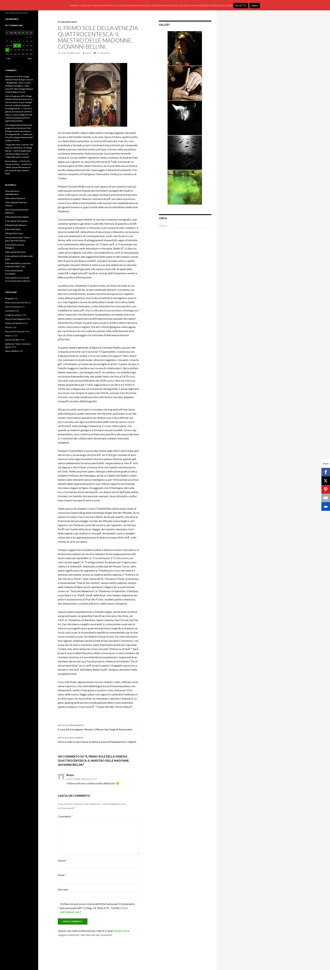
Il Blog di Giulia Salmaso (15, 225)
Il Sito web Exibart (13, 229)
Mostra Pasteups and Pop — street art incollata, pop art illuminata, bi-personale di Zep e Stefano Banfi (19, 167)
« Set (8, 58)
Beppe (70, 775)
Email (62, 875)
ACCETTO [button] (240, 5)
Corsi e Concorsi (12, 306)
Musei (8, 327)
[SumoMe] (325, 506)
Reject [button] (255, 5)
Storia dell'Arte (67, 22)
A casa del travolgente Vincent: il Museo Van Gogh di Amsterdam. (95, 727)
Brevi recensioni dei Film (16, 302)
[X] (325, 480)
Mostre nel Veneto (13, 323)
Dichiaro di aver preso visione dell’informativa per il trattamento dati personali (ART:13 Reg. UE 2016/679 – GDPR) (97, 908)
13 (19, 45)
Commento (65, 816)
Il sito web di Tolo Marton (16, 221)
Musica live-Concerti (14, 331)
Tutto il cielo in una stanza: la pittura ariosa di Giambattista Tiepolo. (97, 739)
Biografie (9, 298)
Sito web (63, 889)
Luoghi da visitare (13, 315)
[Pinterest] (325, 489)
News (7, 335)
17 (7, 50)
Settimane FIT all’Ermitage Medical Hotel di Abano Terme (19, 88)
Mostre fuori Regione (15, 319)
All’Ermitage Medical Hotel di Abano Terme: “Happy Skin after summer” (18, 154)
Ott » (30, 58)
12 (15, 45)
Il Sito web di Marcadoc (15, 252)
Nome (62, 860)
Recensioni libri (12, 339)
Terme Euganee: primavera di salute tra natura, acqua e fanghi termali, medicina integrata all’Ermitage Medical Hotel (19, 114)
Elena (88, 53)
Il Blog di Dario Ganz (14, 233)
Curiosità (9, 311)
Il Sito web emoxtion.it (15, 198)
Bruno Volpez (11, 161)
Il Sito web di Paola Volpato (17, 217)
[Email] (325, 498)
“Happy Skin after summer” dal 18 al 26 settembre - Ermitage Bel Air (19, 147)
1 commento (103, 53)
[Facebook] (325, 472)
